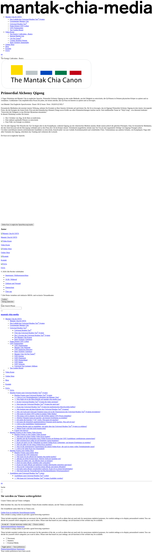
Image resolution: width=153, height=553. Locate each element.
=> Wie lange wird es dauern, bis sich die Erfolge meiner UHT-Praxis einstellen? (42, 416)
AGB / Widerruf (11, 279)
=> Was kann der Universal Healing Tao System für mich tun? (36, 404)
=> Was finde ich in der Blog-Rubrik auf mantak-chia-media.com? (37, 399)
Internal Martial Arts (17, 36)
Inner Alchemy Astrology (23, 339)
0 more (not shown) (21, 430)
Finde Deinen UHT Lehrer (19, 26)
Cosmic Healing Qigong (18, 40)
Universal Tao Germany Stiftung (25, 366)
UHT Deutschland (20, 360)
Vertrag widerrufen (7, 302)
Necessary (11, 538)
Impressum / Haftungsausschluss (16, 275)
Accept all (5, 524)
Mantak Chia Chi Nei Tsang (24, 354)
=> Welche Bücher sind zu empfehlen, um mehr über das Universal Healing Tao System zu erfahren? (50, 426)
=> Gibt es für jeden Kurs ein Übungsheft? (29, 449)
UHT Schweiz (19, 364)
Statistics (11, 541)
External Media (13, 543)
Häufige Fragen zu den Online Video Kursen (26, 432)
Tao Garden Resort (16, 30)
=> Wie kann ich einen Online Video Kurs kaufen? (32, 436)
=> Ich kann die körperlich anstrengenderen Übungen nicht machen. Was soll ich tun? (44, 422)
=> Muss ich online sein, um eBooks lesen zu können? (33, 461)
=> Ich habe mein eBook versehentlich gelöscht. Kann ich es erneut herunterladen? (43, 469)
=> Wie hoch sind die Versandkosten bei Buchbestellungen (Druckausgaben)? (41, 471)
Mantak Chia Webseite (22, 347)
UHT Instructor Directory (23, 349)
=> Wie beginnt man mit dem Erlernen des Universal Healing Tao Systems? (41, 409)
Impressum (21, 526)
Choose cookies (38, 524)
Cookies (4, 299)
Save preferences (19, 547)
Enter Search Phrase (8, 306)
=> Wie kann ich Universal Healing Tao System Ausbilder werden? (38, 478)
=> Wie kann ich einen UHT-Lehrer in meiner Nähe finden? (35, 414)
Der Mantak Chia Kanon (23, 337)
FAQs (7, 51)
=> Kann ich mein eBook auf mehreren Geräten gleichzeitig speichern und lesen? (43, 465)
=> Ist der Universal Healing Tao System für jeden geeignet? (36, 402)
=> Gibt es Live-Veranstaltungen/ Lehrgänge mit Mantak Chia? (36, 397)
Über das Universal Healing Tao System (29, 333)
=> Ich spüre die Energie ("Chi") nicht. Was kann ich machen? (36, 420)
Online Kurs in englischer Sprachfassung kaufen (17, 224)
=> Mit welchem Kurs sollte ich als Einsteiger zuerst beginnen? (36, 440)
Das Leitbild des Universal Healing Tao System (27, 19)
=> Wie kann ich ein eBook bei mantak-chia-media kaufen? (35, 457)
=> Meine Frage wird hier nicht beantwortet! (30, 428)
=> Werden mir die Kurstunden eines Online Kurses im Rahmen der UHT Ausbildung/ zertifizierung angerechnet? (54, 438)
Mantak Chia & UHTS (13, 17)
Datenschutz (9, 287)
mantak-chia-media (10, 314)
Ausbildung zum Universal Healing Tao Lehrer (27, 473)
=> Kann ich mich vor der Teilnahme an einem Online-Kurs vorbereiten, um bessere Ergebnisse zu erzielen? (52, 442)
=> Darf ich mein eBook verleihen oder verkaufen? (32, 463)
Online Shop (9, 44)
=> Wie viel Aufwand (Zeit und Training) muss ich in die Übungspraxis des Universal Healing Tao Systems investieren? (57, 412)
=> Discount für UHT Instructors (26, 455)
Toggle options (6, 547)
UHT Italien (18, 362)
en (2, 54)
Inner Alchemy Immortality (19, 42)
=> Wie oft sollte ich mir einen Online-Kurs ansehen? (33, 445)
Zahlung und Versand (13, 283)
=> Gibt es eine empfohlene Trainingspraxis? (30, 424)
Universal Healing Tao (18, 24)
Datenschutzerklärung (8, 526)
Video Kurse (9, 32)
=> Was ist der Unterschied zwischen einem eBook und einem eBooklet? (40, 467)
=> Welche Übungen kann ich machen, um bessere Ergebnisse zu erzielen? (40, 418)
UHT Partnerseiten (16, 28)
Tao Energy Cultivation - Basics (21, 34)
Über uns (8, 291)
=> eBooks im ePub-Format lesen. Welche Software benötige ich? (37, 459)
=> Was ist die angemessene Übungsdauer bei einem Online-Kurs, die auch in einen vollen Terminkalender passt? (54, 447)
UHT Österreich (20, 358)
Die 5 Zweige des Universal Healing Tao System (32, 335)
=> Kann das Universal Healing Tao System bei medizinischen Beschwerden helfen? (44, 407)
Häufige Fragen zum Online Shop (22, 451)
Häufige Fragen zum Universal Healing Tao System (29, 393)
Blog (7, 46)
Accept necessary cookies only (21, 524)
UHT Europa (19, 356)
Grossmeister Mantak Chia (19, 21)
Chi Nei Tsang (15, 38)
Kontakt (8, 48)
